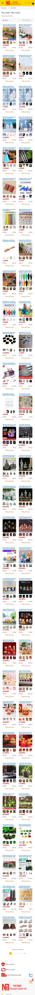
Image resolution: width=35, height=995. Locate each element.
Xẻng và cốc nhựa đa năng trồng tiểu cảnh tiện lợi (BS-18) (25, 271)
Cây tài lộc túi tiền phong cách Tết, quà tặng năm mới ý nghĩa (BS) (9, 733)
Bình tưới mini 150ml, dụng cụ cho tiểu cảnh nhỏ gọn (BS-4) (25, 56)
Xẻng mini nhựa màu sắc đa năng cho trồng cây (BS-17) (9, 271)
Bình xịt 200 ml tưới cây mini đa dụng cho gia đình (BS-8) (25, 117)
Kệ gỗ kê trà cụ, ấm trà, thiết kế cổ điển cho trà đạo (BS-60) (25, 917)
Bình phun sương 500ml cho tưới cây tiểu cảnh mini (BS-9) (9, 148)
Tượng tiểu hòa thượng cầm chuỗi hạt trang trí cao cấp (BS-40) (25, 610)
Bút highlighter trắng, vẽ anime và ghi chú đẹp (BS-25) (9, 394)
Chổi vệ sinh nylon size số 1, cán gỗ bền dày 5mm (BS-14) (25, 210)
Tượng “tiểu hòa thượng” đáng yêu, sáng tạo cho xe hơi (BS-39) (9, 610)
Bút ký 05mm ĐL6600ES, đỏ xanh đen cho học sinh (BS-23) (9, 364)
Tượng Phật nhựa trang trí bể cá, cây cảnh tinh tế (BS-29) (9, 456)
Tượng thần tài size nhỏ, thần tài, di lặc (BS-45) (8, 702)
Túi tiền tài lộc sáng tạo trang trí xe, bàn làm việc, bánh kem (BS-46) (25, 702)
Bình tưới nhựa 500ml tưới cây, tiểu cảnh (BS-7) (9, 117)
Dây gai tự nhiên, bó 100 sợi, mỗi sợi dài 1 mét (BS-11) (9, 179)
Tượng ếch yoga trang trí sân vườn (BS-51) (8, 794)
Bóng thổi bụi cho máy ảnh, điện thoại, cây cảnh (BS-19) (9, 302)
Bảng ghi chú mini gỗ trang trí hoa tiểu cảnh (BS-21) (9, 333)
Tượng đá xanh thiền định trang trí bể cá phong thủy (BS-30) (25, 456)
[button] (26, 3)
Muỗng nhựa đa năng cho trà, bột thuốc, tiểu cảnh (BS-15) (9, 241)
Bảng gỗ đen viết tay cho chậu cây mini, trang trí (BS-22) (25, 333)
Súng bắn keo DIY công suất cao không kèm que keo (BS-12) (25, 179)
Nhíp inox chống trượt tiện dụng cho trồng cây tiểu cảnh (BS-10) (25, 148)
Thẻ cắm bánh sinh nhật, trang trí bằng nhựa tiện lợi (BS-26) (25, 394)
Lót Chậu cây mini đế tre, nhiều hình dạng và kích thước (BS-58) (24, 887)
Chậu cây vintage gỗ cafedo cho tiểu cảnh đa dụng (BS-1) (9, 25)
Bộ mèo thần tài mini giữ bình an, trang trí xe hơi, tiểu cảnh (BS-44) (25, 671)
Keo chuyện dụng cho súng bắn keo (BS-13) (9, 210)
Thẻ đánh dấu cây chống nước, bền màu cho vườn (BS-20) (25, 302)
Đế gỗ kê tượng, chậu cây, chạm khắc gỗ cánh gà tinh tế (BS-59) (9, 917)
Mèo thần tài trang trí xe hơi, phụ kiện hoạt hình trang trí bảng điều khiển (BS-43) (9, 671)
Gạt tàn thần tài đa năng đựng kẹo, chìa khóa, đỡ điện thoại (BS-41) (8, 641)
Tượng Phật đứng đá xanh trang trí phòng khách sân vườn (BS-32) (25, 487)
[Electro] (9, 3)
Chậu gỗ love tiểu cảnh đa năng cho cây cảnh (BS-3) (9, 56)
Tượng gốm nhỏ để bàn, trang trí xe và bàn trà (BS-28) (25, 425)
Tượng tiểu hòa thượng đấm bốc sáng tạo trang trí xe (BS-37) (9, 579)
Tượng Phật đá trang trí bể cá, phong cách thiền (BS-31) (9, 487)
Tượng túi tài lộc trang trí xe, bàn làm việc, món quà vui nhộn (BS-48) (25, 733)
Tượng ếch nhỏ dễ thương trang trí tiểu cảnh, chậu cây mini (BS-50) (25, 764)
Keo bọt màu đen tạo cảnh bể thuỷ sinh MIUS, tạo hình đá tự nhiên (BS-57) (9, 887)
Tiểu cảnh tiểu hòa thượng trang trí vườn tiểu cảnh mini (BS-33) (9, 517)
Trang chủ (4, 8)
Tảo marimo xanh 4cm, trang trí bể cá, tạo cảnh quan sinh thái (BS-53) (8, 825)
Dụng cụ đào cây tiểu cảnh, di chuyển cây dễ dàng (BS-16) (25, 241)
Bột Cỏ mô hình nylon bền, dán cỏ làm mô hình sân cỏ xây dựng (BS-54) (25, 825)
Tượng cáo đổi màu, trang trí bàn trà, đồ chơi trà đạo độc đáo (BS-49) (9, 764)
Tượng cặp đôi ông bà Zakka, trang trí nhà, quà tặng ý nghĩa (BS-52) (24, 794)
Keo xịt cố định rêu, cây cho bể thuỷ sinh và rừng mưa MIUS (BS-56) (25, 856)
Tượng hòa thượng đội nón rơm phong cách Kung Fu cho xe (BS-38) (25, 579)
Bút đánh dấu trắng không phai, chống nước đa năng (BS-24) (25, 364)
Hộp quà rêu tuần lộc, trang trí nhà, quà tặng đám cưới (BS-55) (9, 856)
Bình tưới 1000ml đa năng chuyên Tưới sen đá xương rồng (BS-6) (25, 87)
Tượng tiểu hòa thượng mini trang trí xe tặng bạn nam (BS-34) (25, 517)
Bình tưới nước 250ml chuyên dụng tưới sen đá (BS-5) (8, 87)
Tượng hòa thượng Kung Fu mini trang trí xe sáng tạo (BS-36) (25, 548)
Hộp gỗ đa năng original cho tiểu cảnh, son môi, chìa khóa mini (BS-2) (25, 25)
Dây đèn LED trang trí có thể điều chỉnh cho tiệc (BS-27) (9, 425)
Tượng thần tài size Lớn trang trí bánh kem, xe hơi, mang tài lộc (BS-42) (25, 641)
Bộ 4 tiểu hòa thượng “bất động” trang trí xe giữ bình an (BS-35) (9, 548)
